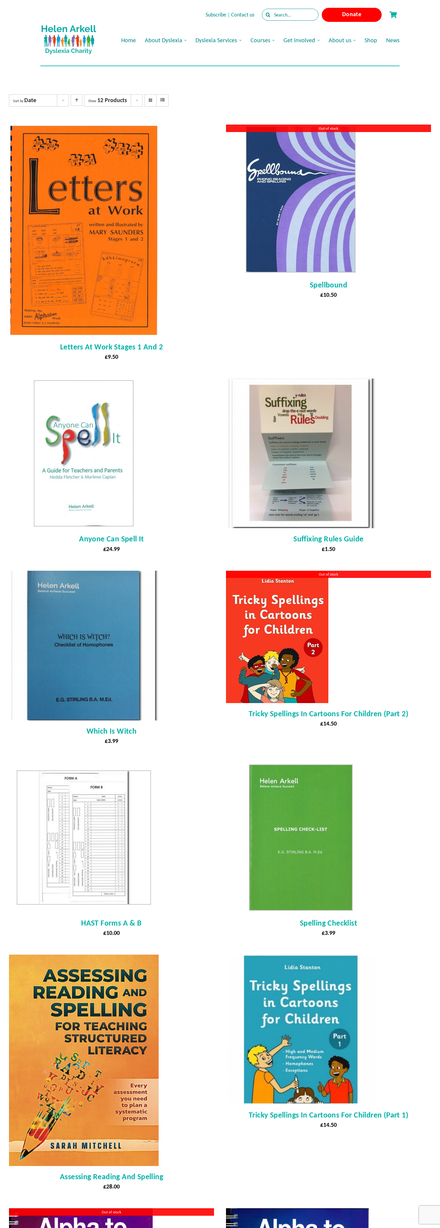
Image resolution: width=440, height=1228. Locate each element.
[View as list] (162, 100)
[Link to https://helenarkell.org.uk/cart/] (393, 14)
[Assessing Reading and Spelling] (84, 960)
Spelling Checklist (328, 923)
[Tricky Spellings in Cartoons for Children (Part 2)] (277, 576)
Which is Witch (112, 731)
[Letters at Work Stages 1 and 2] (84, 130)
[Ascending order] (76, 100)
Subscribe (216, 14)
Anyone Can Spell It (111, 538)
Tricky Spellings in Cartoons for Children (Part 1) (328, 1115)
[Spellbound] (301, 130)
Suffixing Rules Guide (328, 538)
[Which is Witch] (84, 576)
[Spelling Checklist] (301, 768)
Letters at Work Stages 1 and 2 (111, 347)
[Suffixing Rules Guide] (301, 383)
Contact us (242, 14)
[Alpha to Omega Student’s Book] (297, 1213)
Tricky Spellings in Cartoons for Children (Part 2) (328, 713)
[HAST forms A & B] (84, 768)
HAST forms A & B (111, 923)
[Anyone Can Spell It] (84, 383)
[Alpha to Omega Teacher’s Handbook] (81, 1213)
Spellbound (328, 285)
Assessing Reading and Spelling (111, 1176)
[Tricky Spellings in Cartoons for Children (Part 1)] (301, 960)
